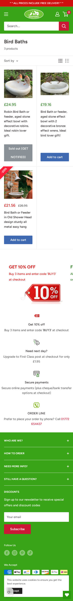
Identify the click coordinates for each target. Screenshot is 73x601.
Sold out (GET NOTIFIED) (18, 153)
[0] (65, 14)
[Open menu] (6, 14)
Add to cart (55, 157)
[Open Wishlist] (67, 595)
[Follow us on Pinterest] (22, 553)
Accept (14, 590)
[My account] (57, 14)
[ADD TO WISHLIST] (28, 74)
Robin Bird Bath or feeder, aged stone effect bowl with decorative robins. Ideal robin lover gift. (17, 123)
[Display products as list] (67, 61)
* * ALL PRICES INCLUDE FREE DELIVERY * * (36, 3)
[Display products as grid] (60, 61)
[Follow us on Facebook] (7, 553)
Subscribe (17, 529)
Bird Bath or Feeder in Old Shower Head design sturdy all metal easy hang (18, 220)
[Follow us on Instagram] (14, 553)
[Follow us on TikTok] (30, 553)
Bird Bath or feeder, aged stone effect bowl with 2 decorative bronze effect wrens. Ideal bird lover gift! (54, 123)
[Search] (64, 26)
